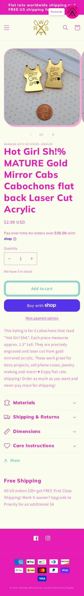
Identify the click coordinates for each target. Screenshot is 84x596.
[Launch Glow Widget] (72, 12)
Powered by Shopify (63, 587)
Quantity (11, 248)
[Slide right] (53, 134)
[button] (7, 28)
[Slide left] (31, 134)
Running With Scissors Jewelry (35, 587)
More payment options (42, 318)
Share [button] (15, 460)
